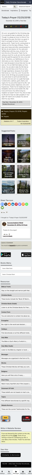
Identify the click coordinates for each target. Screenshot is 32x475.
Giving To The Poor (24, 175)
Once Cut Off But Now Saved (8, 191)
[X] (5, 204)
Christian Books (6, 295)
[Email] (2, 207)
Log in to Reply (7, 236)
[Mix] (23, 204)
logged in (12, 245)
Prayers (6, 111)
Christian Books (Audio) (9, 303)
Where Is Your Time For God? (24, 191)
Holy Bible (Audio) (7, 346)
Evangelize (24, 10)
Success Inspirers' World (15, 223)
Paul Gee (5, 102)
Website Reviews (7, 405)
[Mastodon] (19, 204)
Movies (3, 363)
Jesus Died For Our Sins (8, 144)
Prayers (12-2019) (15, 111)
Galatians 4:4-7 (9, 121)
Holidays (4, 329)
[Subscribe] (26, 419)
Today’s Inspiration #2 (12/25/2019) (23, 122)
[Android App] (6, 254)
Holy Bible (4, 337)
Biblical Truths (6, 287)
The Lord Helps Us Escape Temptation (8, 174)
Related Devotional (8, 104)
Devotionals (5, 10)
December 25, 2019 (16, 102)
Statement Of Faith (7, 388)
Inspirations (14, 10)
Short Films (5, 380)
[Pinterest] (16, 204)
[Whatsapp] (26, 204)
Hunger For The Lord (23, 160)
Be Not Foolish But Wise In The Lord (23, 143)
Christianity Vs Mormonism (11, 455)
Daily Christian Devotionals (16, 2)
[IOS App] (26, 254)
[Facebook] (2, 204)
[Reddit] (9, 204)
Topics (3, 397)
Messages (4, 354)
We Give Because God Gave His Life (8, 159)
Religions (4, 371)
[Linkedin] (12, 204)
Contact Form (5, 312)
